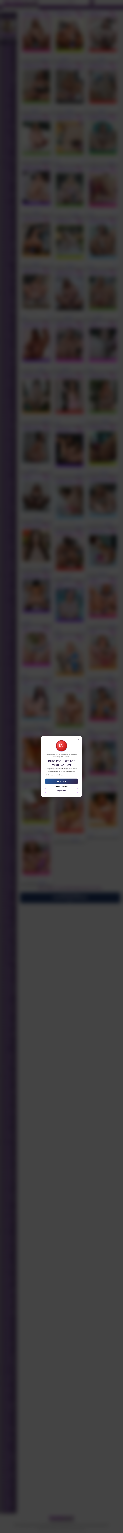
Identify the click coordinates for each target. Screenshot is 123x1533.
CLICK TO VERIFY (61, 781)
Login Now (61, 790)
